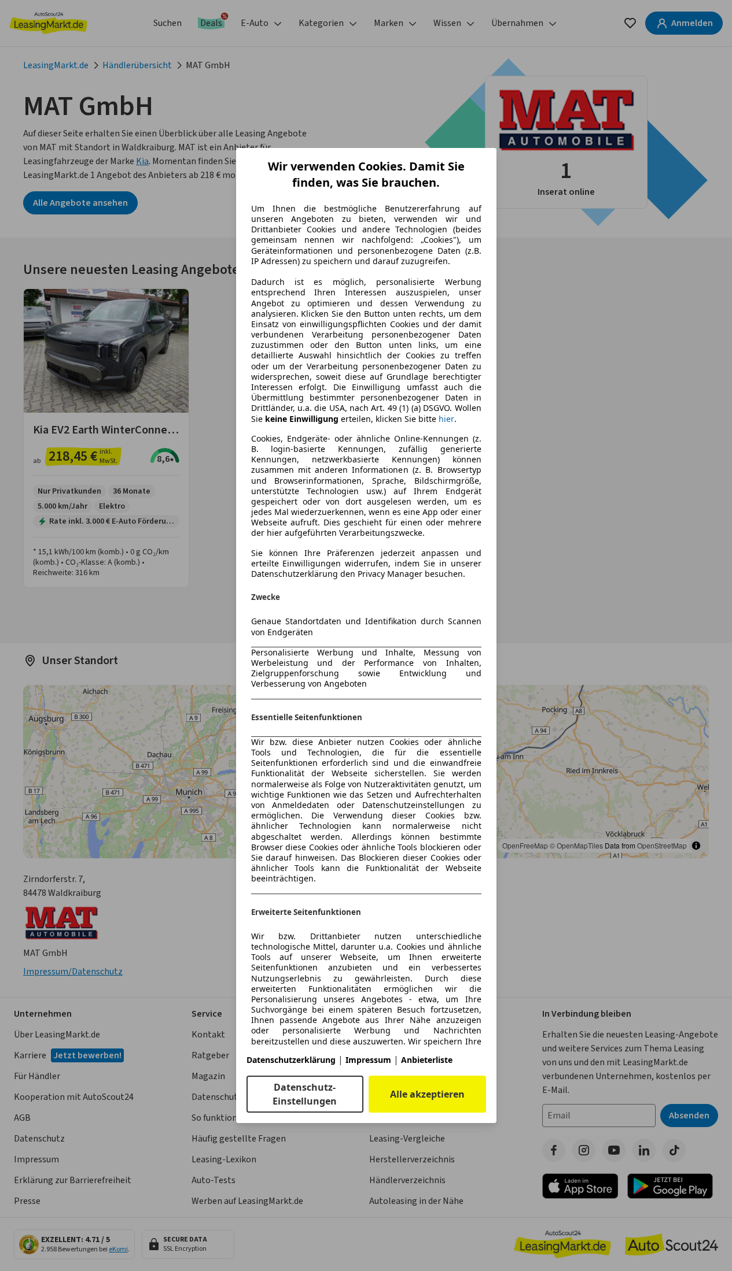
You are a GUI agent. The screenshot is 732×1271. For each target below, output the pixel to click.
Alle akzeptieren (427, 1094)
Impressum (368, 1059)
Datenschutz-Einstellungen (305, 1094)
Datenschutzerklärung (291, 1059)
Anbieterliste (427, 1059)
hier (446, 419)
